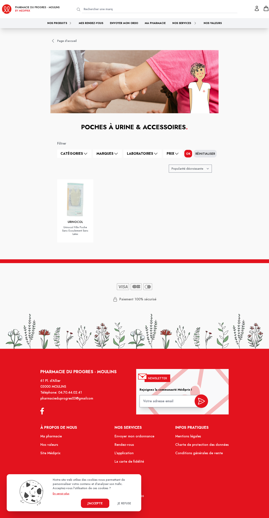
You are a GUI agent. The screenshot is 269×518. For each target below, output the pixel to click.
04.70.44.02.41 (70, 392)
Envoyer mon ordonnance (134, 436)
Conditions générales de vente (199, 453)
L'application (124, 453)
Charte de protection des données (202, 444)
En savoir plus (61, 493)
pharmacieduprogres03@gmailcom (66, 398)
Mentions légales (188, 436)
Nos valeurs (213, 23)
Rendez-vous (124, 444)
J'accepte (95, 503)
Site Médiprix (50, 453)
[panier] (266, 8)
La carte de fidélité (129, 461)
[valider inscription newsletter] (201, 401)
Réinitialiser (205, 154)
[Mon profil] (257, 8)
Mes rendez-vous (91, 23)
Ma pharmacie (155, 23)
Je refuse (124, 503)
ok (188, 154)
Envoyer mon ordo (124, 23)
